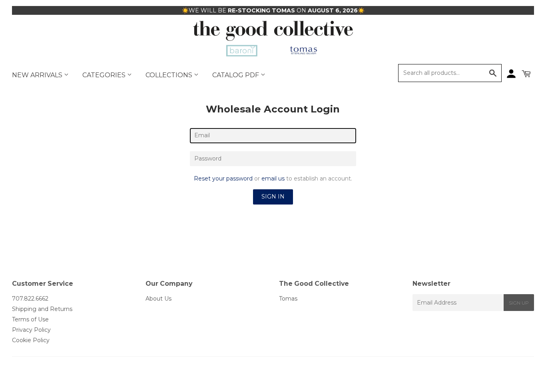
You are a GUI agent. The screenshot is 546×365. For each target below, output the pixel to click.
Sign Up (519, 303)
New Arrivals (38, 75)
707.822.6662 (30, 298)
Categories (104, 75)
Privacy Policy (31, 329)
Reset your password (223, 178)
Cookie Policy (31, 340)
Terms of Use (30, 319)
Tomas (288, 298)
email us (273, 178)
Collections (169, 75)
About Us (158, 298)
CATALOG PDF (236, 75)
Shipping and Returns (42, 309)
